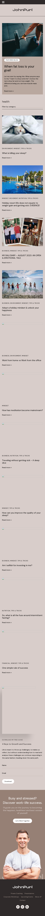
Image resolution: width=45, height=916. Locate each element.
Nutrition (23, 198)
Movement (13, 198)
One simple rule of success (15, 667)
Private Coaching (16, 893)
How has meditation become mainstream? (22, 410)
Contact (22, 900)
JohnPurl (22, 10)
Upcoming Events (27, 897)
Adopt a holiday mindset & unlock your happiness (20, 309)
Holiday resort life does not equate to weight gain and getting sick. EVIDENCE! (21, 204)
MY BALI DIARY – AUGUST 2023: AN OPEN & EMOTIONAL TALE (21, 256)
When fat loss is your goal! (19, 68)
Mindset (17, 148)
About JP (38, 897)
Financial (6, 663)
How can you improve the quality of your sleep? (21, 514)
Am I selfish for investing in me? (17, 565)
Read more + (9, 91)
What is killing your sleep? (14, 153)
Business (5, 251)
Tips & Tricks (26, 148)
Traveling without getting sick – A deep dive (20, 461)
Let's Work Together (22, 821)
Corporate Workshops (11, 897)
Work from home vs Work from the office (21, 360)
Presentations (29, 893)
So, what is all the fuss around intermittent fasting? (22, 616)
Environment (7, 148)
